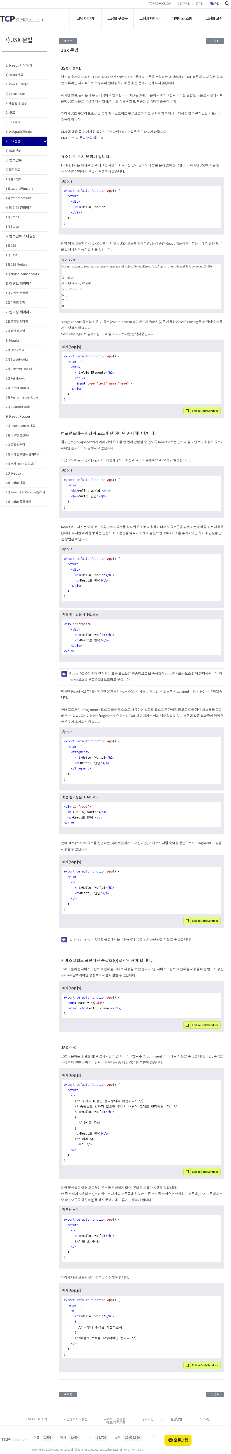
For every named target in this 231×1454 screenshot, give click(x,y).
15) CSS (11, 246)
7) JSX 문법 (13, 141)
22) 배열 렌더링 (15, 331)
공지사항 (148, 1419)
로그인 (199, 4)
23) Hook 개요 (15, 350)
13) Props (12, 217)
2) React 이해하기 (17, 84)
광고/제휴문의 (115, 1422)
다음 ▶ (215, 41)
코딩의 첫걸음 (117, 18)
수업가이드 (183, 4)
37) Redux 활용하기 (18, 502)
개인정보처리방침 (75, 1419)
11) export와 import (19, 189)
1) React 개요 (14, 75)
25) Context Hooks (19, 369)
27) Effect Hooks (17, 388)
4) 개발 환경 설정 (16, 103)
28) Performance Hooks (22, 397)
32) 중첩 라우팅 (15, 445)
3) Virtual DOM (15, 94)
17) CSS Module (16, 265)
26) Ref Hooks (15, 378)
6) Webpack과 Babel (19, 132)
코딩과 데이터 (149, 18)
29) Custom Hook (18, 407)
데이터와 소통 (182, 18)
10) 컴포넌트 (14, 179)
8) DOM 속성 (13, 151)
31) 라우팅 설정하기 (18, 435)
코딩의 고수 (214, 18)
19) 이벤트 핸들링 (17, 293)
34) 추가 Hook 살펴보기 (21, 464)
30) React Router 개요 (20, 426)
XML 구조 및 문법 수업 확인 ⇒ (82, 138)
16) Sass (11, 255)
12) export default (18, 198)
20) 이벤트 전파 (15, 303)
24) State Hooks (17, 359)
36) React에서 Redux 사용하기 (25, 492)
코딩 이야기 (85, 18)
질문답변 (176, 1419)
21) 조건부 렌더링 (17, 322)
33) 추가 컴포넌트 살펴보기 (22, 454)
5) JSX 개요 (13, 122)
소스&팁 (204, 1419)
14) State (12, 227)
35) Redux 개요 (15, 483)
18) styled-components (22, 274)
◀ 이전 (68, 41)
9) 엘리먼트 (13, 170)
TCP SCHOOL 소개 (160, 4)
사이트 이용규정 (114, 1419)
